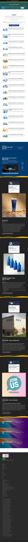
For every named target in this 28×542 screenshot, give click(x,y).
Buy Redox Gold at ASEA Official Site (7, 233)
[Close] (25, 1)
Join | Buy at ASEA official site (20, 148)
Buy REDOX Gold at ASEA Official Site (22, 165)
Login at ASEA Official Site (20, 423)
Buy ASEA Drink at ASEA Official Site (13, 246)
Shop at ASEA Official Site (12, 306)
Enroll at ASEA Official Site (12, 365)
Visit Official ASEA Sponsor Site (14, 25)
